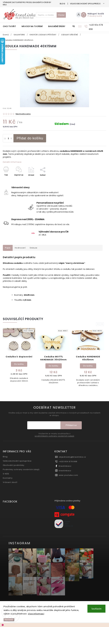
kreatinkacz (65, 470)
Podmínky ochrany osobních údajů (21, 469)
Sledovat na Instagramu (25, 594)
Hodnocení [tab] (20, 248)
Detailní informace (12, 162)
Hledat (61, 15)
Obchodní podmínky (13, 465)
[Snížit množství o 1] (5, 138)
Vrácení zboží (10, 482)
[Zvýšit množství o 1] (11, 138)
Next (102, 324)
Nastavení (9, 620)
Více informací (36, 613)
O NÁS (6, 474)
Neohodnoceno (23, 114)
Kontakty (7, 478)
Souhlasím (96, 608)
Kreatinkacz (65, 466)
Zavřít (97, 180)
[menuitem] (11, 26)
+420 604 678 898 (68, 461)
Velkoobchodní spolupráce (85, 3)
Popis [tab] (8, 248)
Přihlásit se (71, 425)
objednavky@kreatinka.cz (72, 457)
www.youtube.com (68, 475)
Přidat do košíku (30, 138)
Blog (62, 3)
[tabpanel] (19, 357)
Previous (98, 324)
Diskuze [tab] (33, 248)
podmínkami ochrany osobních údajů (54, 436)
